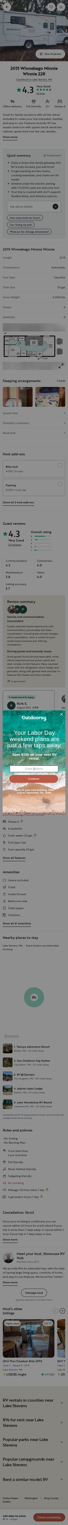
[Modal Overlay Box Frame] (34, 762)
